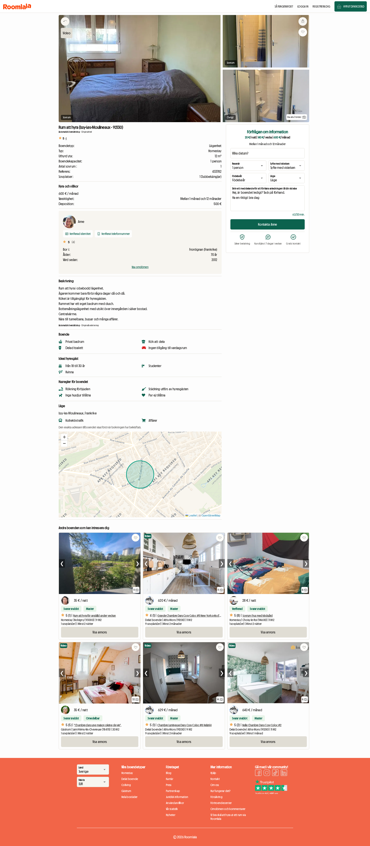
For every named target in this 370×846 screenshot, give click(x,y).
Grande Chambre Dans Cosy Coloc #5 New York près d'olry (190, 615)
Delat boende (129, 778)
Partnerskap (173, 790)
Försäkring (216, 796)
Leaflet (192, 515)
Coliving (126, 784)
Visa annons (99, 632)
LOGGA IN (302, 6)
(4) (73, 242)
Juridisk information (177, 796)
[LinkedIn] (284, 773)
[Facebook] (258, 773)
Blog (168, 772)
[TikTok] (275, 773)
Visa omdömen (140, 267)
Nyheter (170, 814)
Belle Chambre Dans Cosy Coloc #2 (261, 725)
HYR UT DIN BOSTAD (353, 6)
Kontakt (215, 778)
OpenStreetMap (210, 515)
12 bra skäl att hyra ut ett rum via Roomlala (228, 816)
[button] (64, 437)
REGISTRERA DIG (321, 6)
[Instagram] (267, 773)
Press (168, 784)
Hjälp (213, 772)
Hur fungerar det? (220, 790)
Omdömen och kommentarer (227, 808)
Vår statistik (172, 808)
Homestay (127, 772)
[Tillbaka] (65, 26)
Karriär (169, 778)
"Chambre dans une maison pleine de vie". (97, 725)
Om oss (214, 784)
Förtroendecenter (221, 802)
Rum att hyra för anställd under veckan (94, 615)
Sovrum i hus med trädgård (258, 615)
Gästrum (126, 790)
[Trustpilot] (271, 793)
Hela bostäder (129, 796)
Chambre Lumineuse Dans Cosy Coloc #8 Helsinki (184, 725)
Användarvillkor (175, 802)
